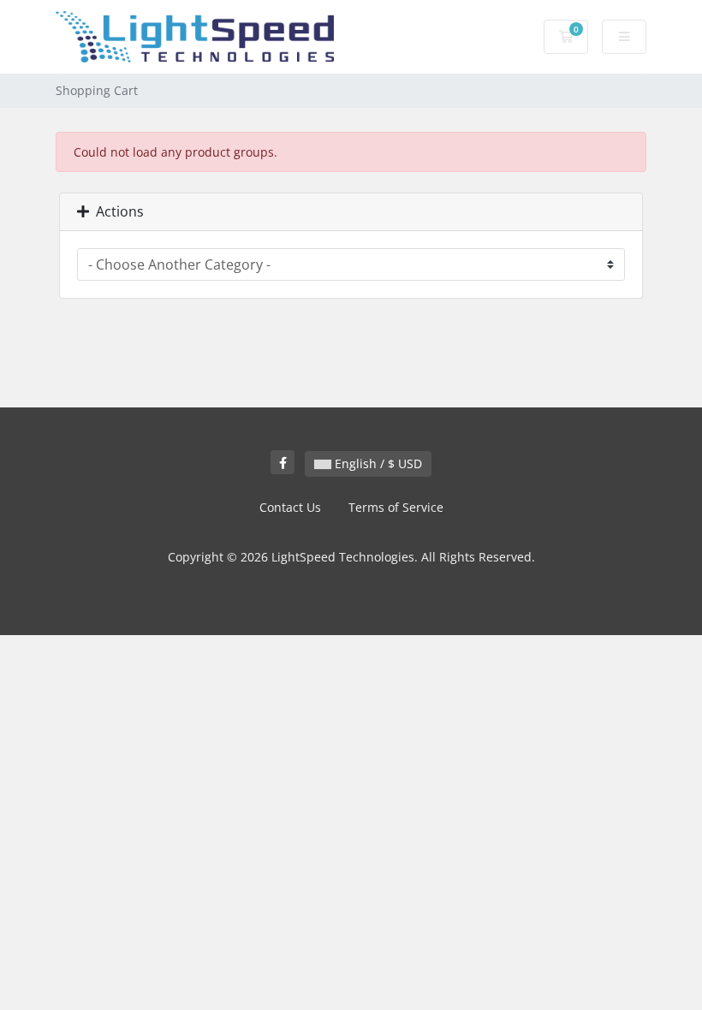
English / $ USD (376, 463)
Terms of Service (395, 507)
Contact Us (290, 507)
